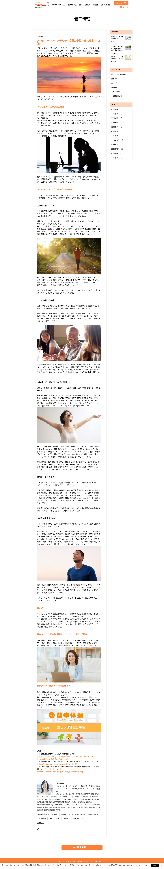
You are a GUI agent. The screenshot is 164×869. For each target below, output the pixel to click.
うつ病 (57, 818)
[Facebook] (48, 6)
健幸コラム (40, 823)
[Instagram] (48, 3)
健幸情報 (63, 814)
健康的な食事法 (93, 814)
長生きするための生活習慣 (77, 814)
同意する (155, 866)
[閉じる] (162, 865)
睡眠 (51, 818)
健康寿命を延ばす (43, 814)
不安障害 (65, 818)
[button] (82, 847)
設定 (146, 866)
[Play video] (69, 727)
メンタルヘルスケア (77, 818)
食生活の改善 (42, 818)
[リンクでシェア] (38, 829)
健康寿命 (55, 814)
